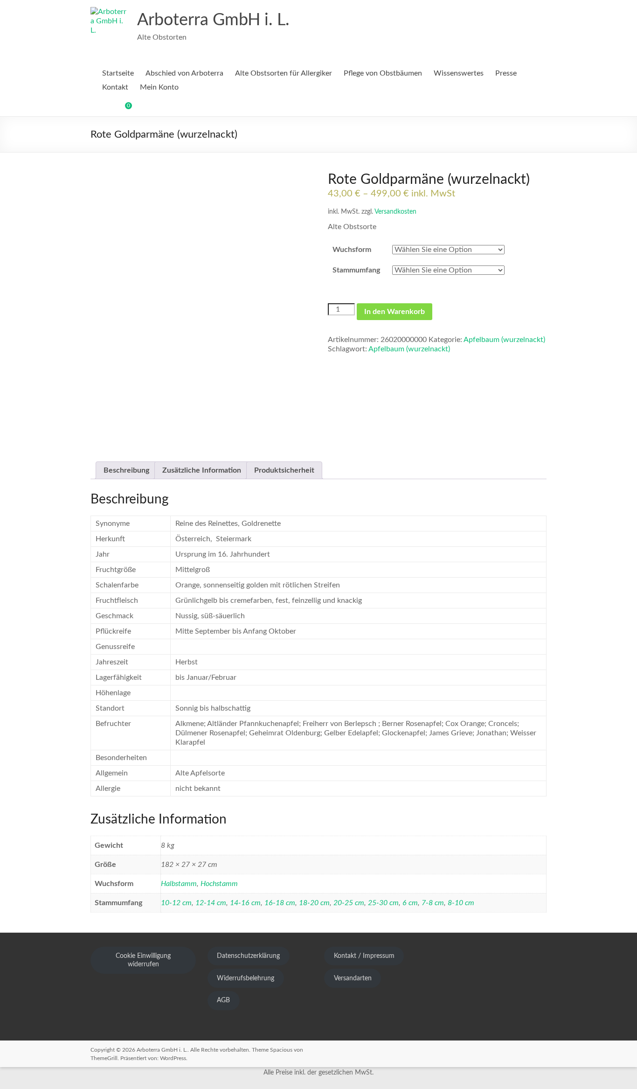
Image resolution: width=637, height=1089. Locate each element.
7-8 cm (433, 903)
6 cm (410, 903)
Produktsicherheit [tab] (284, 470)
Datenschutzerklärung (248, 956)
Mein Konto (159, 87)
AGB (223, 1000)
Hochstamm (219, 883)
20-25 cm (348, 903)
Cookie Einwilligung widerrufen (143, 960)
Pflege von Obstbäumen (383, 73)
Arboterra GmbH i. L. (213, 20)
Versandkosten (395, 211)
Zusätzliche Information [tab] (201, 470)
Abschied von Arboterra (184, 73)
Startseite (118, 73)
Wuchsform (351, 249)
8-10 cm (461, 903)
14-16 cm (245, 903)
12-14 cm (210, 903)
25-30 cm (383, 903)
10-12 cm (176, 903)
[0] (122, 109)
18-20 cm (314, 903)
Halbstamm (179, 883)
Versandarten (353, 978)
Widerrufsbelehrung (245, 978)
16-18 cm (279, 903)
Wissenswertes (459, 73)
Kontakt (115, 87)
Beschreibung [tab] (126, 470)
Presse (506, 73)
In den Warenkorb (394, 311)
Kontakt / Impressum (364, 956)
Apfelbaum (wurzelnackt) (504, 339)
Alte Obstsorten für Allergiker (283, 73)
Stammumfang (356, 270)
